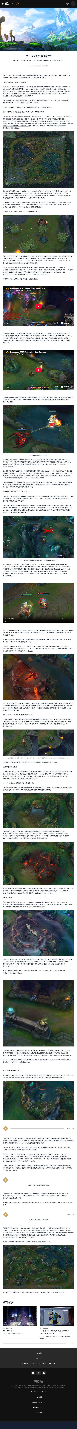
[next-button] (72, 1343)
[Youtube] (33, 1373)
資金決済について (38, 1407)
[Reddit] (44, 1373)
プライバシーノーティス (38, 1392)
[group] (38, 1323)
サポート (38, 1358)
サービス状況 (38, 1353)
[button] (30, 66)
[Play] (5, 1128)
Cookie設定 (38, 1412)
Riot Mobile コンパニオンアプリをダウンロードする (38, 1363)
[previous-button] (68, 1343)
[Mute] (73, 1128)
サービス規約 (38, 1397)
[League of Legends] (17, 4)
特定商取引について (38, 1402)
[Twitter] (38, 1373)
